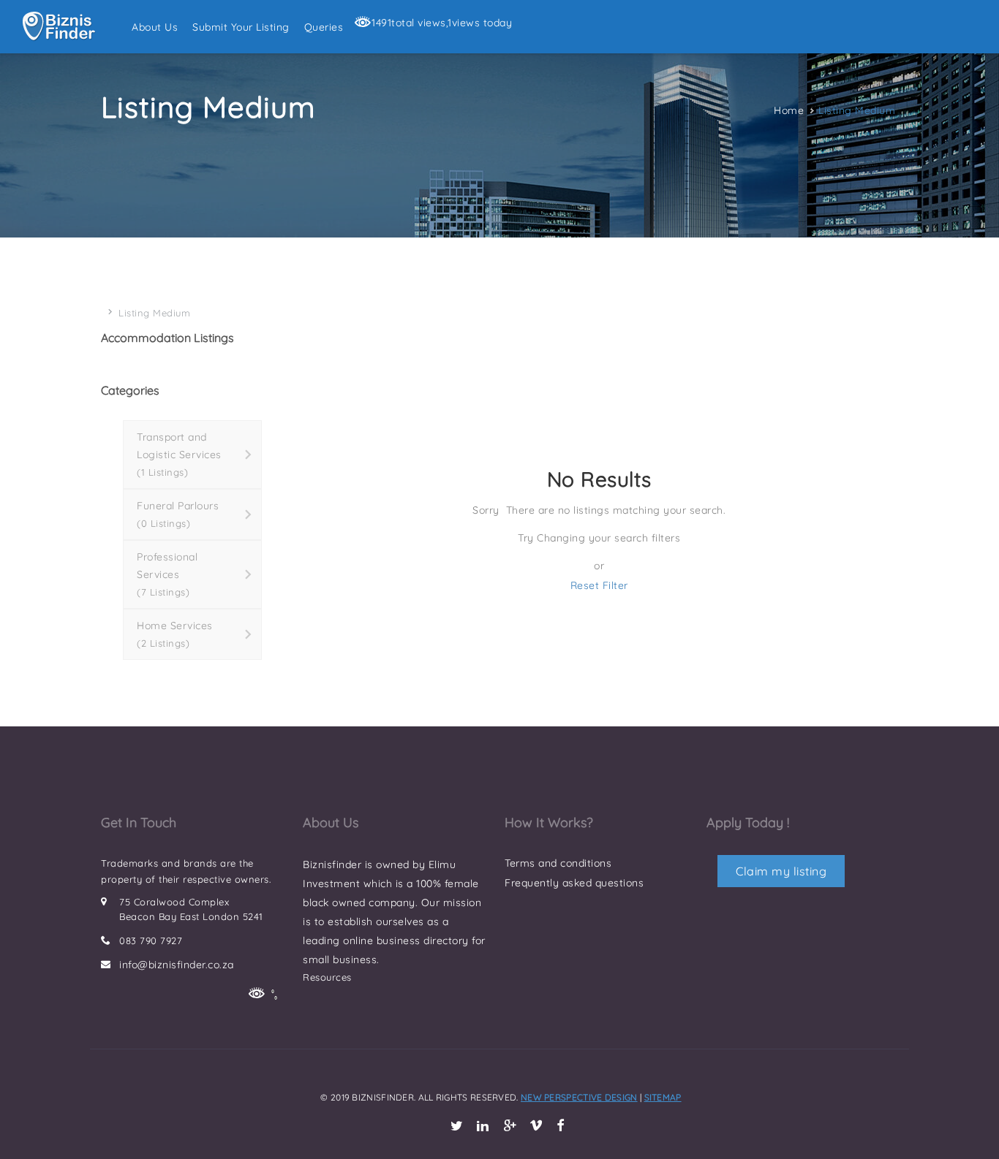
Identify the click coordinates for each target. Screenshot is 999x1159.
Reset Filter (599, 585)
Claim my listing (781, 871)
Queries (324, 27)
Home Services (175, 634)
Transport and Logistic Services (179, 454)
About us (155, 27)
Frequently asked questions (574, 882)
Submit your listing (241, 27)
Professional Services (167, 574)
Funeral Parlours (178, 514)
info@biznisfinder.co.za (176, 964)
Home (789, 110)
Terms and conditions (558, 863)
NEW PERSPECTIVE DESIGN (579, 1097)
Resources (327, 977)
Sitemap (663, 1097)
